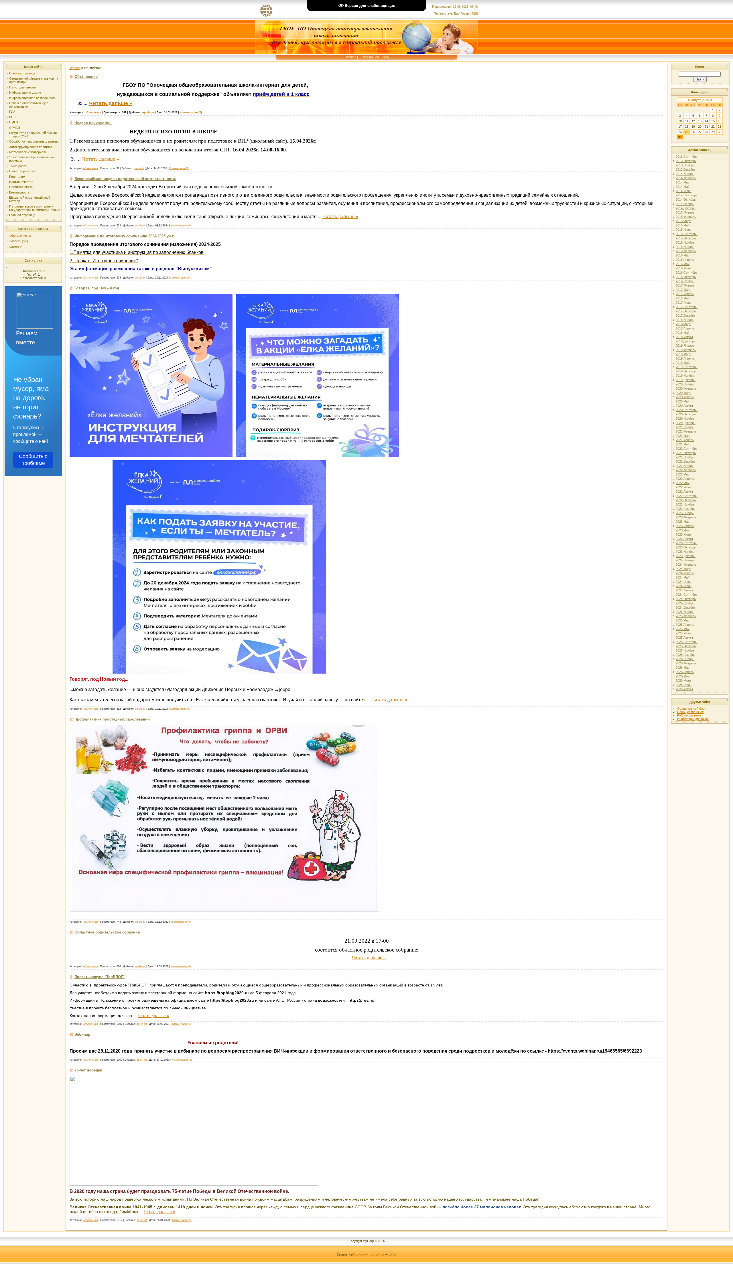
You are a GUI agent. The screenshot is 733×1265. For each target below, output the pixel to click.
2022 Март (683, 474)
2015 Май (682, 225)
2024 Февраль (686, 564)
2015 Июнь (683, 229)
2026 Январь (685, 659)
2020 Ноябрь (685, 418)
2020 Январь (685, 384)
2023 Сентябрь (686, 543)
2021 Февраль (686, 431)
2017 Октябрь (686, 311)
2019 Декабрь (685, 380)
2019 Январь (685, 345)
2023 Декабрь (685, 556)
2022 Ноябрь (685, 504)
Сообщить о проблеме (33, 459)
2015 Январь (685, 212)
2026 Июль (683, 684)
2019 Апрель (685, 358)
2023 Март (683, 521)
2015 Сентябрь (686, 234)
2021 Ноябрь (685, 457)
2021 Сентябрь (686, 448)
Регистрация (369, 57)
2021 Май (682, 444)
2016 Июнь (683, 268)
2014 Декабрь (685, 208)
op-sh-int (148, 112)
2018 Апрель (685, 328)
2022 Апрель (685, 478)
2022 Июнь (683, 487)
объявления (18, 235)
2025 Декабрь (685, 654)
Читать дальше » (110, 103)
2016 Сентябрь (686, 272)
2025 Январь (685, 611)
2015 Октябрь (686, 238)
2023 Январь (685, 513)
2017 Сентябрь (686, 307)
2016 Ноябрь (685, 281)
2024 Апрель (685, 573)
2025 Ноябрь (685, 650)
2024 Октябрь (686, 599)
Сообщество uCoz (690, 712)
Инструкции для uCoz (693, 719)
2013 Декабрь (685, 169)
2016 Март (683, 255)
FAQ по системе (689, 715)
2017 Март (683, 289)
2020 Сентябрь (686, 410)
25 (686, 132)
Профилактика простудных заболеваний (112, 719)
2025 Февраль (686, 616)
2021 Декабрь (685, 461)
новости (15, 241)
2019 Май (682, 362)
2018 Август (684, 337)
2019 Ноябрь (685, 375)
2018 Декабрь (685, 341)
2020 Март (683, 392)
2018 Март (683, 324)
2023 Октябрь (686, 547)
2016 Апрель (685, 259)
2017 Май (682, 298)
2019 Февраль (686, 350)
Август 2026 (700, 100)
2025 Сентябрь (686, 642)
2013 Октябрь (686, 161)
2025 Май (682, 629)
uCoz (392, 1254)
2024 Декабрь (685, 607)
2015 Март (683, 221)
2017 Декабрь (685, 315)
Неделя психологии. (93, 123)
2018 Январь (685, 319)
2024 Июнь (683, 581)
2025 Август (684, 637)
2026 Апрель (685, 672)
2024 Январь (685, 560)
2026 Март (683, 667)
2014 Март (683, 182)
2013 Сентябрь (686, 156)
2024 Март (683, 569)
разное (14, 246)
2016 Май (682, 264)
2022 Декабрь (685, 508)
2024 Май (682, 577)
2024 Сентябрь (686, 594)
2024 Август (684, 590)
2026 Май (682, 676)
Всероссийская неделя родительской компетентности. (125, 179)
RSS (475, 13)
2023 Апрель (685, 526)
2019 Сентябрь (686, 367)
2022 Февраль (686, 470)
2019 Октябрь (686, 371)
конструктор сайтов (369, 1254)
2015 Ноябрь (685, 242)
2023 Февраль (686, 517)
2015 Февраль (686, 216)
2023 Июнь (683, 534)
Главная (350, 57)
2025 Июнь (683, 633)
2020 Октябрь (686, 414)
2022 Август (684, 491)
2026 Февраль (686, 663)
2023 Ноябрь (685, 551)
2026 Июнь (683, 680)
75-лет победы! (88, 1070)
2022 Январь (685, 465)
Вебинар (82, 1034)
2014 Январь (685, 173)
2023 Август (684, 538)
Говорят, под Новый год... (98, 288)
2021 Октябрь (686, 453)
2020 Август (684, 405)
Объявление (86, 76)
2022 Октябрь (686, 500)
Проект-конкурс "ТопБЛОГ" (99, 977)
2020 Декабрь (685, 423)
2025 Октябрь (686, 646)
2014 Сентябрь (686, 195)
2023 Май (682, 530)
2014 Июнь (683, 191)
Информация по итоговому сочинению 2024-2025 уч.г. (124, 236)
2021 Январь (685, 427)
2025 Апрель (685, 624)
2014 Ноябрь (685, 204)
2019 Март (683, 354)
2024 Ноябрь (685, 603)
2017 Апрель (685, 294)
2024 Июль (683, 586)
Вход (385, 57)
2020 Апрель (685, 397)
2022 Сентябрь (686, 496)
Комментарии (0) (191, 112)
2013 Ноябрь (685, 165)
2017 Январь (685, 285)
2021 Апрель (685, 440)
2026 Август (684, 689)
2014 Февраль (686, 178)
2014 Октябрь (686, 199)
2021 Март (683, 435)
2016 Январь (685, 246)
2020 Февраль (686, 388)
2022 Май (682, 483)
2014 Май (682, 186)
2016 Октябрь (686, 277)
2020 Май (682, 401)
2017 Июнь (683, 302)
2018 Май (682, 332)
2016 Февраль (686, 251)
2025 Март (683, 620)
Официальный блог (691, 708)
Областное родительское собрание (107, 932)
